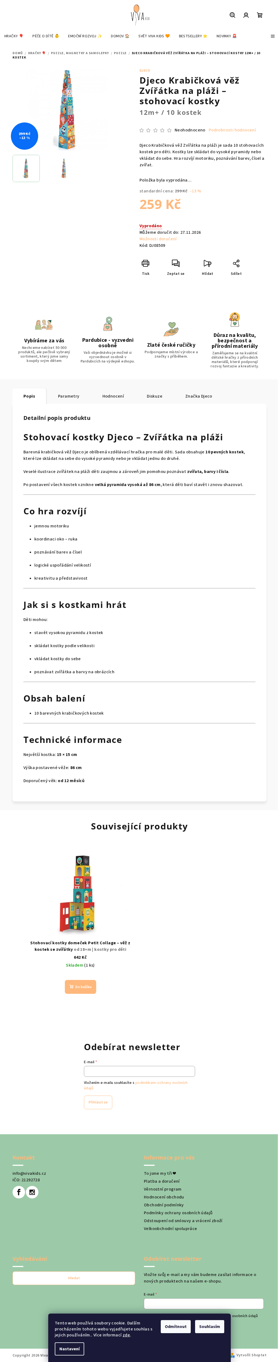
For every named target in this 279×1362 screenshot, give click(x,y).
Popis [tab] (29, 396)
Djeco (145, 70)
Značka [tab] (198, 396)
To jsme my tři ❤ (160, 1173)
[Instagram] (32, 1192)
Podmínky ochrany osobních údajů (178, 1213)
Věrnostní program (163, 1189)
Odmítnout (176, 1327)
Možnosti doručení (158, 239)
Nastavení (69, 1349)
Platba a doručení (162, 1181)
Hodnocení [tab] (113, 396)
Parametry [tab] (69, 396)
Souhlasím (209, 1327)
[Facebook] (19, 1192)
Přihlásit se (98, 1102)
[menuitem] (14, 36)
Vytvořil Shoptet (251, 1355)
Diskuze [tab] (154, 396)
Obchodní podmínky (164, 1205)
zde (126, 1335)
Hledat (74, 1278)
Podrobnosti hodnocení (232, 130)
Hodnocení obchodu (164, 1197)
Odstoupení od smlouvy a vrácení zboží (183, 1221)
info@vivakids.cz (29, 1173)
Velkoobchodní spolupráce (170, 1229)
